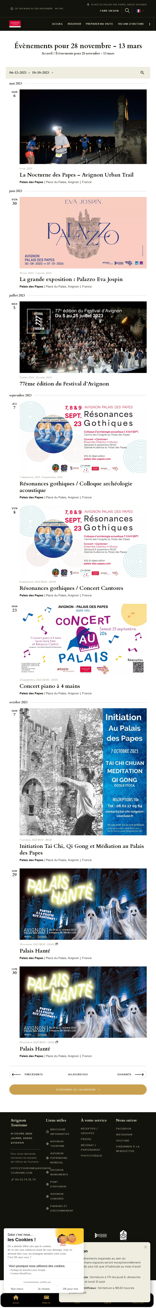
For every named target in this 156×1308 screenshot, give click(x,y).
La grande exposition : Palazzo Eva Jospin (71, 279)
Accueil (47, 53)
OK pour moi (70, 1288)
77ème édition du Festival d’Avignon (64, 384)
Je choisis (44, 1288)
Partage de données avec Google (28, 1270)
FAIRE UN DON (109, 10)
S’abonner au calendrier (76, 1089)
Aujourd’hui (78, 1074)
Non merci (17, 1288)
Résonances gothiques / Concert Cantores (71, 588)
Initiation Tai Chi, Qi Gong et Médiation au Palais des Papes (82, 849)
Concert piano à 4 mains (50, 686)
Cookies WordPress (21, 1273)
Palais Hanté (35, 951)
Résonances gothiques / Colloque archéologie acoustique (76, 487)
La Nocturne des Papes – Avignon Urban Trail (77, 175)
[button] (8, 1301)
